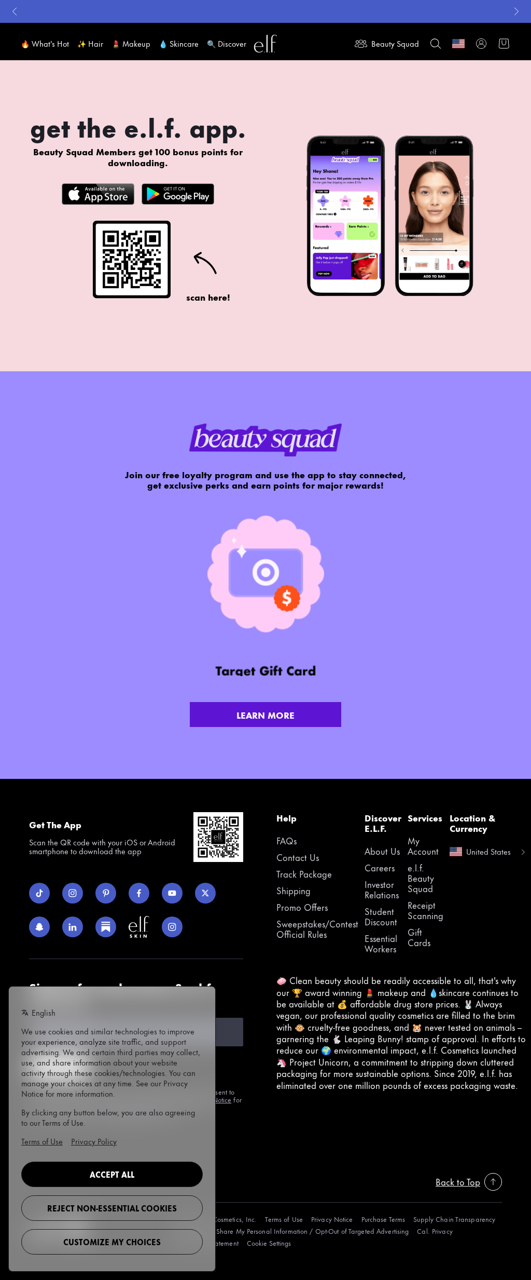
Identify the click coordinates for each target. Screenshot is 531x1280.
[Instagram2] (172, 927)
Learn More (265, 714)
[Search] (435, 43)
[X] (205, 893)
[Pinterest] (105, 893)
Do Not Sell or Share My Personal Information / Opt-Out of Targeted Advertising (290, 1231)
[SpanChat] (39, 927)
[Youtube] (172, 893)
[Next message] (516, 11)
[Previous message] (14, 11)
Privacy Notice (332, 1219)
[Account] (481, 43)
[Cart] (504, 43)
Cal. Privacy (434, 1231)
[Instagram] (72, 893)
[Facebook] (139, 893)
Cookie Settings (269, 1243)
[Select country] (458, 43)
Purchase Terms (383, 1219)
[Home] (265, 43)
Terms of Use (283, 1219)
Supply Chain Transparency (454, 1219)
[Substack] (105, 927)
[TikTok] (39, 893)
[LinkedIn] (72, 927)
